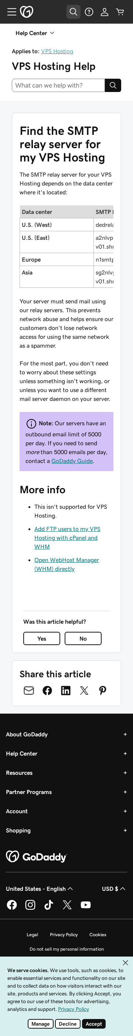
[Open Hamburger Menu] (9, 12)
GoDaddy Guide (72, 461)
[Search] (113, 85)
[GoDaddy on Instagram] (30, 908)
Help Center (21, 753)
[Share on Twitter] (84, 690)
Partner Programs (29, 792)
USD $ (110, 889)
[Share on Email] (29, 690)
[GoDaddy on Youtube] (86, 908)
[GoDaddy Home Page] (36, 857)
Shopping (18, 830)
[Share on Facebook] (47, 690)
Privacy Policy (64, 934)
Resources (19, 773)
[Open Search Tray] (73, 12)
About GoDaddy (27, 734)
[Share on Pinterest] (102, 690)
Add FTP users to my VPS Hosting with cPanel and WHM (67, 537)
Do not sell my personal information (67, 949)
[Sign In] (105, 12)
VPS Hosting (57, 51)
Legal (32, 934)
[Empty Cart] (120, 12)
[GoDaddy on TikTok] (49, 908)
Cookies (97, 934)
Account (17, 811)
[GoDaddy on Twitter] (67, 908)
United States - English (36, 889)
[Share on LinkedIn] (66, 690)
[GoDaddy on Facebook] (12, 908)
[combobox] (58, 85)
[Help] (89, 12)
